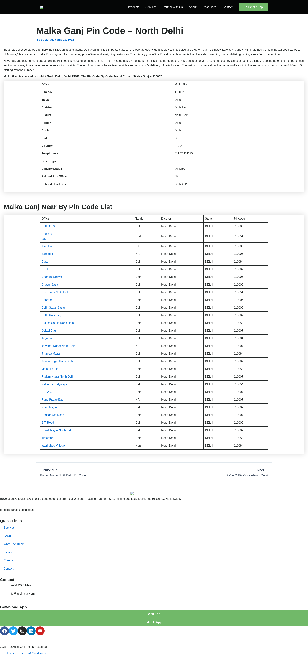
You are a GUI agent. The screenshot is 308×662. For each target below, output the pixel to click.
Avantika (47, 246)
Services (150, 7)
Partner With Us (173, 7)
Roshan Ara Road (53, 414)
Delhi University (52, 315)
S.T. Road (48, 422)
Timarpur (47, 437)
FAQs (7, 535)
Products (133, 7)
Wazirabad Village (53, 445)
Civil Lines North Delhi (56, 292)
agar (44, 238)
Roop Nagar (49, 407)
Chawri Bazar (50, 284)
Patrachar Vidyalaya (54, 384)
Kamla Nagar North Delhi (57, 361)
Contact (227, 7)
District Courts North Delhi (58, 322)
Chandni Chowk (52, 276)
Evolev (8, 552)
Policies (9, 653)
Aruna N (47, 233)
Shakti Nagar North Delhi (57, 430)
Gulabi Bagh (49, 330)
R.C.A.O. (47, 391)
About (192, 7)
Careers (9, 560)
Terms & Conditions (33, 653)
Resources (209, 7)
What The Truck (14, 544)
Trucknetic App (253, 7)
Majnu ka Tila (50, 368)
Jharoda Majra (51, 353)
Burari (45, 261)
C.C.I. (45, 269)
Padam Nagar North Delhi (58, 376)
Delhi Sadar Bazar (53, 307)
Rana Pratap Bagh (53, 399)
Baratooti (47, 253)
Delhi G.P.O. (49, 226)
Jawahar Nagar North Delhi (59, 345)
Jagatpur (47, 338)
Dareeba (47, 299)
